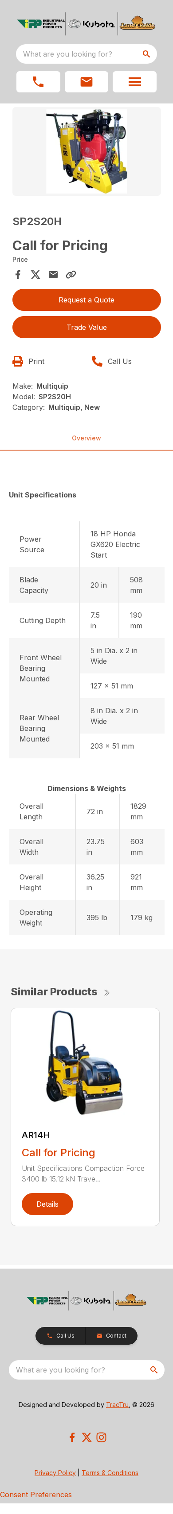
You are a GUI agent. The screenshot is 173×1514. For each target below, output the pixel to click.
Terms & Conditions (110, 1472)
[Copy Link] (71, 274)
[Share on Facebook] (17, 274)
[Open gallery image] (86, 151)
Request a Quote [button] (86, 299)
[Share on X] (35, 274)
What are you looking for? (67, 54)
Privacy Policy (55, 1472)
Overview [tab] (86, 438)
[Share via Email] (53, 274)
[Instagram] (101, 1437)
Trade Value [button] (87, 327)
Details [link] (47, 1204)
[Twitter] (86, 1437)
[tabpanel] (86, 153)
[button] (38, 82)
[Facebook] (72, 1437)
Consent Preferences (36, 1494)
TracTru (117, 1404)
